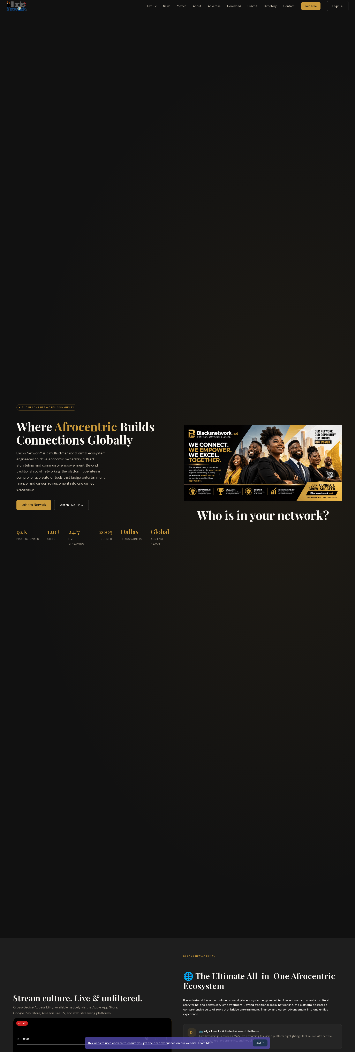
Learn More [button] (205, 1043)
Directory (270, 6)
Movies (181, 6)
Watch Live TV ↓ (71, 505)
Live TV (152, 6)
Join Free (311, 6)
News (166, 6)
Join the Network (34, 505)
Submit (252, 6)
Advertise (214, 6)
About (197, 6)
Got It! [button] (260, 1043)
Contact (289, 6)
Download (234, 6)
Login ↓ (337, 6)
